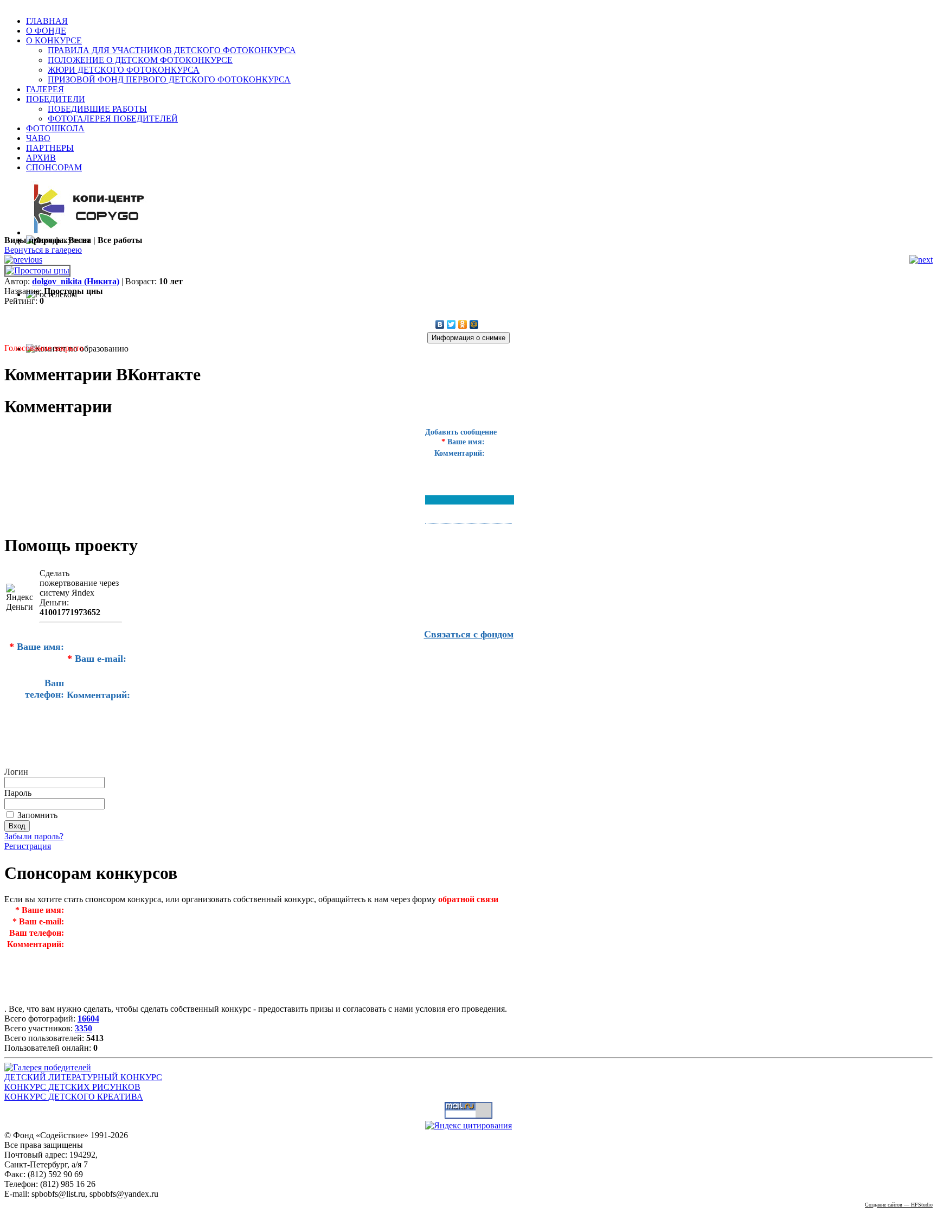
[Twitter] (451, 324)
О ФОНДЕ (46, 30)
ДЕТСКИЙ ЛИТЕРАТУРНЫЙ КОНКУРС (83, 1077)
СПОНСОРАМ (54, 167)
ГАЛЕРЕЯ (45, 89)
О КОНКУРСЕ (54, 40)
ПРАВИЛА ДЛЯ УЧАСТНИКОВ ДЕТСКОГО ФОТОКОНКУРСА (172, 50)
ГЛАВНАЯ (47, 20)
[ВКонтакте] (440, 324)
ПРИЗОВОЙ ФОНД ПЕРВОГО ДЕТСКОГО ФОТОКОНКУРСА (169, 79)
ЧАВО (38, 138)
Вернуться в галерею (43, 249)
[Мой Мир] (474, 324)
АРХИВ (41, 157)
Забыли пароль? (33, 836)
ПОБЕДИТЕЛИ (55, 99)
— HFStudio (899, 1205)
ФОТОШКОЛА (55, 128)
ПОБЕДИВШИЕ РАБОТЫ (97, 108)
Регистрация (27, 846)
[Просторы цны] (37, 270)
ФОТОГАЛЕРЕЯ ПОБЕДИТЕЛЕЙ (113, 118)
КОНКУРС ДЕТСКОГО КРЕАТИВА (73, 1096)
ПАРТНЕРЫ (50, 147)
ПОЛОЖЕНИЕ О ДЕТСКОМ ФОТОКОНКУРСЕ (140, 60)
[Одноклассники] (462, 324)
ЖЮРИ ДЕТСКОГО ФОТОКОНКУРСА (124, 69)
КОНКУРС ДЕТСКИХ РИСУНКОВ (72, 1086)
